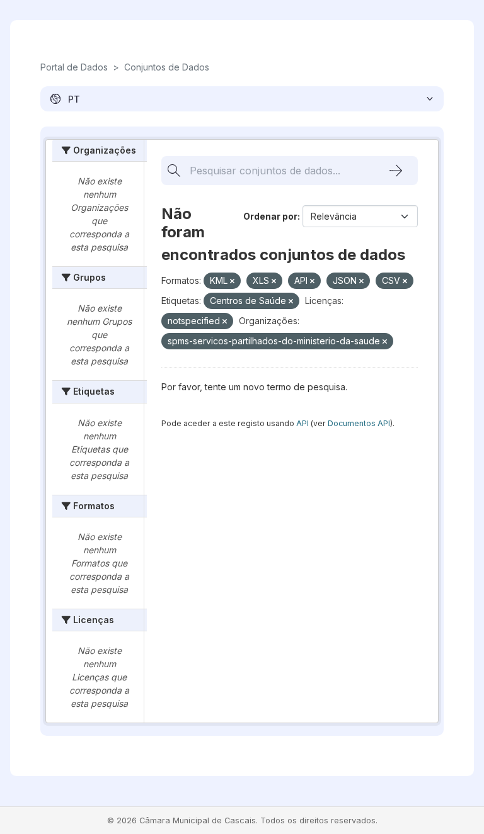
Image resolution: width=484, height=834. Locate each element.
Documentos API (359, 423)
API (302, 423)
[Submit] (396, 170)
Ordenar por (270, 216)
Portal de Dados (74, 67)
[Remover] (232, 281)
